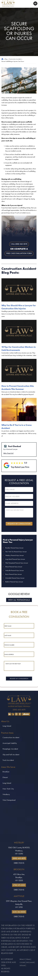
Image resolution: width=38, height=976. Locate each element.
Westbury (6, 794)
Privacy (22, 959)
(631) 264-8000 (19, 912)
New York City (8, 789)
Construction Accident (15, 59)
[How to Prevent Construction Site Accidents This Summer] (19, 370)
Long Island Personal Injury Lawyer (15, 559)
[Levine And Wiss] (8, 4)
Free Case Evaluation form (19, 253)
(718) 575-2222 (19, 885)
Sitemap (22, 966)
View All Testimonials (19, 599)
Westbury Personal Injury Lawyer (14, 555)
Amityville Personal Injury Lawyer (14, 570)
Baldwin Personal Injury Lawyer (14, 582)
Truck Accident (8, 760)
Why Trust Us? (8, 453)
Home (2, 59)
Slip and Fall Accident (11, 754)
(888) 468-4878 (19, 709)
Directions (19, 863)
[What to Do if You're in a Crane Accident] (19, 409)
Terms (28, 959)
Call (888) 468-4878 (19, 244)
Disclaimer (30, 962)
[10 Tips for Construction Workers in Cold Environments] (19, 331)
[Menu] (35, 3)
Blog (6, 59)
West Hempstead (9, 800)
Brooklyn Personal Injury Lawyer (14, 548)
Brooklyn (6, 772)
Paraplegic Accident (10, 749)
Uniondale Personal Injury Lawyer (14, 578)
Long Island (7, 726)
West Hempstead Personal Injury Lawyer (16, 563)
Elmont (5, 777)
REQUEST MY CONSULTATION (19, 523)
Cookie (22, 962)
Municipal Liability (10, 743)
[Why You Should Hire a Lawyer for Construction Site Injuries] (19, 290)
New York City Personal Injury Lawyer (16, 552)
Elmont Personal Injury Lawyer (13, 567)
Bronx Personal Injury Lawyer (13, 574)
